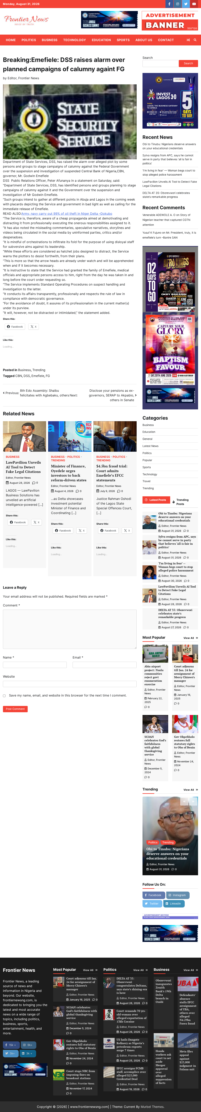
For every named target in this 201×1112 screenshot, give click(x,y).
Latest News (150, 446)
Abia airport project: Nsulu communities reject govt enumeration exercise (154, 675)
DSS (27, 376)
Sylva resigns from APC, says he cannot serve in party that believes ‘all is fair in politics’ (168, 159)
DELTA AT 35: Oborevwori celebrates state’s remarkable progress (175, 613)
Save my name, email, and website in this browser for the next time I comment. (68, 695)
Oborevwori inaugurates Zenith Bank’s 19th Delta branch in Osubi (164, 991)
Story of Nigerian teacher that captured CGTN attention (166, 219)
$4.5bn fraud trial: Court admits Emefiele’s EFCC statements (111, 473)
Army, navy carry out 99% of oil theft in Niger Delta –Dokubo (66, 214)
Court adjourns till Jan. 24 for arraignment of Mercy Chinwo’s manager (184, 673)
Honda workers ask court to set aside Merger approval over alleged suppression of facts (164, 1067)
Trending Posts (182, 502)
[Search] (195, 40)
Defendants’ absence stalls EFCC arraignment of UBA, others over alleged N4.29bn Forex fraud (188, 1009)
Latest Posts (158, 499)
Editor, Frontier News (23, 78)
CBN (18, 376)
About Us (143, 40)
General (147, 438)
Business (49, 40)
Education (101, 40)
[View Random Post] (188, 40)
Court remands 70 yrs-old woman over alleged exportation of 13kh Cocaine (131, 1016)
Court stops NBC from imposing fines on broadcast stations (80, 1074)
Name (8, 657)
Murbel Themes (152, 1107)
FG (48, 376)
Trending (38, 370)
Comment (11, 605)
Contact (166, 40)
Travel (146, 481)
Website (9, 676)
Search (148, 58)
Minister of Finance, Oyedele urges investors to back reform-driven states (68, 473)
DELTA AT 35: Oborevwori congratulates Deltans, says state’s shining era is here (132, 985)
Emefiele (37, 376)
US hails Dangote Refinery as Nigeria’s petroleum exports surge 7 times (130, 1045)
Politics (29, 40)
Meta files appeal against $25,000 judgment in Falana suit (188, 1060)
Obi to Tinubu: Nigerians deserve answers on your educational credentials (175, 517)
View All (189, 638)
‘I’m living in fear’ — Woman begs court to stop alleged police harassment (176, 567)
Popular (147, 460)
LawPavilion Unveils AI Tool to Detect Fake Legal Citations (23, 467)
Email (78, 657)
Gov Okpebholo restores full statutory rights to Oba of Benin (184, 742)
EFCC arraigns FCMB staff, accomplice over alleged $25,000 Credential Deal (131, 1074)
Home (11, 40)
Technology (74, 40)
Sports (123, 40)
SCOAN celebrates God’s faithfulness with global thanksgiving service (155, 745)
